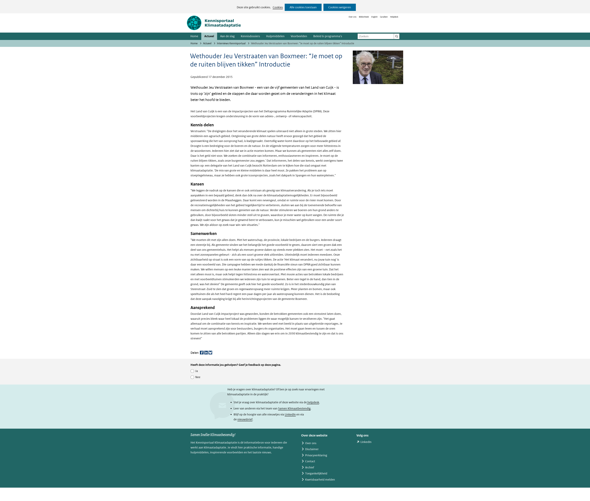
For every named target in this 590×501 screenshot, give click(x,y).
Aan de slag (227, 36)
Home (194, 36)
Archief (309, 467)
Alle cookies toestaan (303, 7)
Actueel (209, 36)
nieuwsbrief (244, 419)
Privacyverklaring (316, 455)
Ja (196, 371)
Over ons (352, 17)
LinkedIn (290, 414)
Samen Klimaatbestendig (294, 408)
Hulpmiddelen (275, 36)
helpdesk (313, 402)
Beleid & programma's (327, 36)
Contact (310, 461)
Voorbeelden (299, 36)
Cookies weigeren (339, 7)
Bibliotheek (364, 17)
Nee (197, 377)
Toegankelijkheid (316, 473)
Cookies (278, 7)
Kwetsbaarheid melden (320, 479)
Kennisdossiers (250, 36)
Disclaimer (312, 449)
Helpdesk (394, 17)
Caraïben (384, 17)
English (374, 17)
